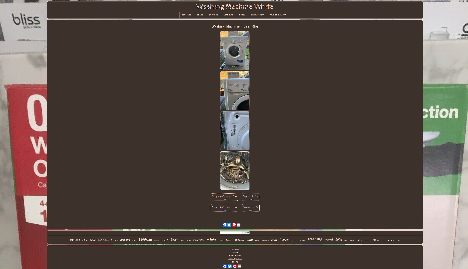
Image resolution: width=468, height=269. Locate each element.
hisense (294, 240)
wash (189, 240)
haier (257, 240)
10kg (338, 239)
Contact (235, 252)
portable (301, 240)
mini (345, 240)
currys (134, 240)
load (398, 240)
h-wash (164, 240)
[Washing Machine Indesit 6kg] (235, 51)
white (211, 239)
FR (237, 262)
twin (383, 240)
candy (221, 240)
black (183, 240)
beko (93, 239)
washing (315, 239)
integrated (198, 239)
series (352, 240)
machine (105, 239)
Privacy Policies (235, 255)
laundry (265, 240)
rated (329, 239)
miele (84, 240)
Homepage (235, 249)
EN (233, 262)
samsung (75, 239)
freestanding (244, 239)
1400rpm (145, 239)
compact (367, 240)
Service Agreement (235, 259)
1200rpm (375, 240)
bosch (174, 239)
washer (390, 240)
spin (229, 239)
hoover (284, 239)
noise (156, 240)
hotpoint (125, 239)
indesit (359, 240)
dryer (274, 239)
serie (116, 240)
